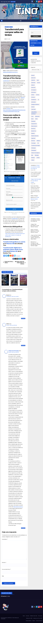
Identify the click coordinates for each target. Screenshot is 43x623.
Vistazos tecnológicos (35, 152)
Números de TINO (29, 618)
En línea (5, 596)
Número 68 (10, 243)
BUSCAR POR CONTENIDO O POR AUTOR (35, 43)
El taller (37, 94)
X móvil (32, 160)
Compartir (18, 256)
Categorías (33, 67)
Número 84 (14, 251)
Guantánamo (33, 99)
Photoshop (33, 121)
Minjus (16, 99)
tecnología (33, 143)
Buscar (35, 53)
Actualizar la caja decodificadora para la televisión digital (35, 244)
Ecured (38, 82)
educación (33, 87)
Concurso (27, 615)
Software (38, 140)
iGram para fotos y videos (9, 262)
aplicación (33, 77)
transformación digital (35, 145)
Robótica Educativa (34, 135)
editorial (32, 85)
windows (33, 157)
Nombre (4, 562)
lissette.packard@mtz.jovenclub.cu (10, 72)
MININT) (23, 97)
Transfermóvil (6, 80)
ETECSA (8, 108)
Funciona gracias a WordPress (6, 617)
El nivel (32, 94)
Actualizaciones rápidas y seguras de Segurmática (35, 237)
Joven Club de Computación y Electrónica (34, 112)
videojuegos (33, 150)
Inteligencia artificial (35, 104)
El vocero (33, 97)
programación (34, 123)
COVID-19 (33, 80)
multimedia (37, 116)
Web (3, 576)
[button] (39, 20)
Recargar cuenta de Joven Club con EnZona (19, 262)
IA (38, 99)
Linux (32, 116)
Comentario (5, 539)
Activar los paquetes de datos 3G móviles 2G (35, 167)
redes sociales (34, 126)
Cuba (38, 80)
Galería (33, 620)
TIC (38, 143)
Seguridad (33, 138)
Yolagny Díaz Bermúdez (13, 350)
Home (24, 615)
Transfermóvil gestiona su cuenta (14, 242)
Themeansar (3, 618)
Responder (23, 318)
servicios (33, 140)
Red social (33, 128)
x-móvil (38, 157)
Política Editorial (28, 620)
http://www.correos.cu (18, 506)
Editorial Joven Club (33, 615)
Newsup (16, 617)
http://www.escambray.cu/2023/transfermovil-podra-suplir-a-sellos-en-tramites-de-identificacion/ (15, 235)
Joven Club (33, 109)
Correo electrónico (6, 569)
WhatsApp (37, 155)
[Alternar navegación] (20, 21)
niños (36, 118)
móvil (32, 118)
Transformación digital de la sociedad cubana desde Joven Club (13, 249)
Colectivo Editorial (39, 620)
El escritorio (33, 92)
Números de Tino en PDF (37, 618)
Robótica (33, 133)
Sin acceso (40, 615)
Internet (32, 106)
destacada (33, 82)
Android (32, 75)
